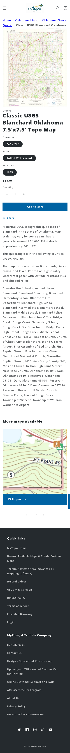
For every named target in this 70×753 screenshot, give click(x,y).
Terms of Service (18, 606)
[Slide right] (43, 515)
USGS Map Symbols (20, 589)
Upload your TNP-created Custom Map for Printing (32, 671)
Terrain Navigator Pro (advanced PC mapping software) (30, 571)
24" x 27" (12, 144)
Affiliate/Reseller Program (24, 690)
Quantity (8, 187)
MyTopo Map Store (38, 746)
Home (7, 20)
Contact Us (14, 653)
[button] (4, 8)
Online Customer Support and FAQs (30, 682)
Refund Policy (16, 598)
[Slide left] (27, 515)
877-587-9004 (16, 645)
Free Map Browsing (19, 614)
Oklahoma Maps (26, 20)
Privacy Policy (16, 706)
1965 (9, 172)
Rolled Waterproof (19, 158)
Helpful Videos (17, 581)
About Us (13, 698)
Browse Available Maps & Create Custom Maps (34, 558)
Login (11, 622)
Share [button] (10, 217)
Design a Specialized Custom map (29, 661)
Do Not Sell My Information (25, 714)
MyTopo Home (17, 548)
